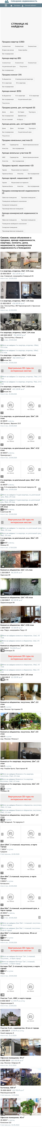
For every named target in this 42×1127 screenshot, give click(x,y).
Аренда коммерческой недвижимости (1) (20, 214)
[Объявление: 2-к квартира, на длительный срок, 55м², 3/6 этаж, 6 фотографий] (10, 414)
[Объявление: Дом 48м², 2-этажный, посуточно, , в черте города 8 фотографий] (10, 874)
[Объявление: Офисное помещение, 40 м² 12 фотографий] (20, 1115)
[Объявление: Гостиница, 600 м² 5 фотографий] (20, 1085)
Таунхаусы (32, 112)
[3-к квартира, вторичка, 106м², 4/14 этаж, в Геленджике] (21, 347)
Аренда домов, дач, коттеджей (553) (19, 124)
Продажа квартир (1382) (13, 42)
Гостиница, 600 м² (8, 1088)
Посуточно (23, 66)
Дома (4, 112)
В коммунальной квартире (24, 79)
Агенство (5, 148)
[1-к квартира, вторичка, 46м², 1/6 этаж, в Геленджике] (10, 299)
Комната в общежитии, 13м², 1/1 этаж (16, 570)
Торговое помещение (28, 197)
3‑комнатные (32, 46)
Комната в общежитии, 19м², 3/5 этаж (16, 675)
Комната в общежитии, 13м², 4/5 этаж (16, 598)
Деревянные (22, 116)
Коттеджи (21, 112)
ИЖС (3, 144)
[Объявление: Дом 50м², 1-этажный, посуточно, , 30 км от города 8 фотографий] (21, 925)
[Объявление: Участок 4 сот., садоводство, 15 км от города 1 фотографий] (20, 1026)
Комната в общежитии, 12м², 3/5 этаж (16, 646)
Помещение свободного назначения (14, 201)
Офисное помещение (9, 197)
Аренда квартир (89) (11, 58)
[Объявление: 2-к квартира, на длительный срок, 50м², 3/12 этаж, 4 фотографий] (10, 478)
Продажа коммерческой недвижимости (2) (20, 192)
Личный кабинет (30, 5)
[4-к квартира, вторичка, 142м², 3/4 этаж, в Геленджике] (10, 330)
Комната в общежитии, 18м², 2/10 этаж (17, 625)
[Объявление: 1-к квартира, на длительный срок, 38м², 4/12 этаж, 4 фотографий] (10, 446)
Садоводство (14, 144)
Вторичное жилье (8, 50)
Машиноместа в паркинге (19, 170)
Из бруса (20, 119)
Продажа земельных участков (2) (17, 140)
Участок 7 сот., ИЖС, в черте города (15, 998)
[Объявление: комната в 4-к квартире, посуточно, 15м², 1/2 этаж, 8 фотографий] (20, 759)
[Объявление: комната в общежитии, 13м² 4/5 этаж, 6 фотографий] (20, 595)
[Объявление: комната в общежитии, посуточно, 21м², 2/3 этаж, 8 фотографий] (20, 730)
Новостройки (22, 50)
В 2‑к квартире (7, 83)
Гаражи (4, 170)
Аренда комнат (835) (11, 91)
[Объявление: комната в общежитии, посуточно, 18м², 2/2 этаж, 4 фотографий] (20, 700)
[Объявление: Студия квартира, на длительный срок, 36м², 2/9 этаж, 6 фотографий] (21, 497)
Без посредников (8, 54)
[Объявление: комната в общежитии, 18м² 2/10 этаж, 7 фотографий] (20, 623)
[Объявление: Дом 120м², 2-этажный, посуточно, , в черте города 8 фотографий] (10, 842)
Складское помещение (9, 205)
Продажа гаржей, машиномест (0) (17, 166)
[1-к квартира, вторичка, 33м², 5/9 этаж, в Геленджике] (10, 269)
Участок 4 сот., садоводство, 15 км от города (19, 1028)
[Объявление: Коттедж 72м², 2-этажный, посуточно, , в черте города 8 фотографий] (21, 958)
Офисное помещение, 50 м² (12, 1058)
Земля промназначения (30, 144)
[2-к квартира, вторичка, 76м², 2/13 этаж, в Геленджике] (21, 378)
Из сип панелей (7, 119)
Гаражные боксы (7, 173)
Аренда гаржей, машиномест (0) (17, 178)
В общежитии (6, 79)
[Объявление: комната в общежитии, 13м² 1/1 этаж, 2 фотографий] (20, 568)
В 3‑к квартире (21, 83)
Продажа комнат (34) (12, 75)
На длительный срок (9, 66)
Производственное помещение (12, 208)
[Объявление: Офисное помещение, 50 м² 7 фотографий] (20, 1056)
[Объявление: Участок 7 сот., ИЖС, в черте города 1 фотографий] (20, 996)
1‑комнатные (6, 46)
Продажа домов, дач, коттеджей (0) (18, 108)
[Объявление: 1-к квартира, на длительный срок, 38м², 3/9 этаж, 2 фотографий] (21, 530)
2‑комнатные (19, 46)
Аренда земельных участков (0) (16, 153)
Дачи (11, 112)
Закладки (17, 5)
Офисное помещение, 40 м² (12, 1118)
